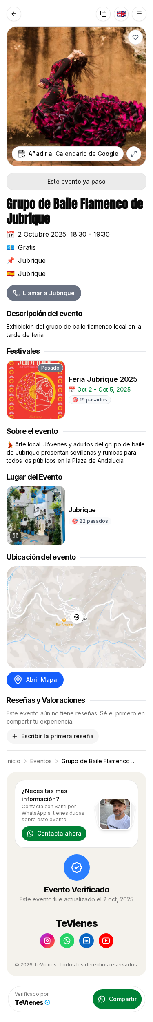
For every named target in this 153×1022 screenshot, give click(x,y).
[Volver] (14, 14)
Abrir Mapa (41, 679)
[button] (135, 37)
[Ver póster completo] (133, 153)
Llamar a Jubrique (49, 292)
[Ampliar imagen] (15, 536)
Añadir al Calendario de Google (73, 153)
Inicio (13, 761)
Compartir (123, 998)
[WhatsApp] (67, 940)
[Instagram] (47, 940)
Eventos (41, 761)
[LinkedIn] (86, 940)
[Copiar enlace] (103, 14)
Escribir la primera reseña (57, 736)
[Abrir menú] (139, 14)
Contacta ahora (59, 833)
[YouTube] (106, 940)
